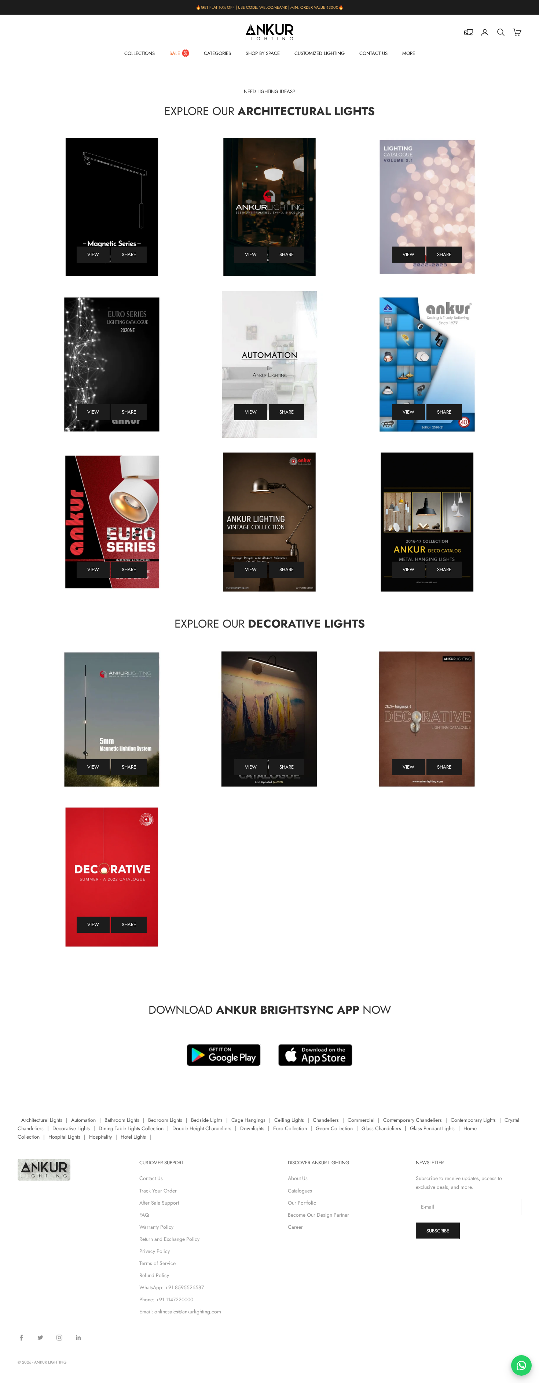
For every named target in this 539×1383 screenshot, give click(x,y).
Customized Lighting (319, 53)
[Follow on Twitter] (40, 1337)
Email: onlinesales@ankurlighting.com (180, 1311)
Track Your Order (158, 1190)
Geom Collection (334, 1128)
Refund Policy (154, 1275)
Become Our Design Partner (318, 1215)
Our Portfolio (302, 1202)
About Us (298, 1178)
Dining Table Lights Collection (131, 1128)
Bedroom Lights (165, 1120)
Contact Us (373, 53)
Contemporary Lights (473, 1120)
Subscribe (437, 1230)
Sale (174, 53)
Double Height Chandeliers (201, 1128)
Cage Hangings (248, 1120)
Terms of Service (157, 1263)
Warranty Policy (156, 1227)
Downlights (252, 1128)
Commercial (361, 1120)
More (408, 53)
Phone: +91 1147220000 (166, 1299)
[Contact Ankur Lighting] (521, 1365)
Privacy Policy (154, 1251)
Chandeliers (326, 1120)
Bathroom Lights (121, 1120)
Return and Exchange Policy (169, 1239)
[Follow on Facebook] (21, 1337)
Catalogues (300, 1190)
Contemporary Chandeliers (412, 1120)
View (93, 254)
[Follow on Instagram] (59, 1337)
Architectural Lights (41, 1120)
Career (295, 1227)
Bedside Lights (207, 1120)
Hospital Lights (64, 1136)
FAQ (144, 1215)
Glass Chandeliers (381, 1128)
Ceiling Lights (289, 1120)
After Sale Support (159, 1202)
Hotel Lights (133, 1136)
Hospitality (100, 1136)
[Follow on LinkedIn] (78, 1337)
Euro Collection (290, 1128)
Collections (139, 53)
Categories (217, 53)
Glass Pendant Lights (432, 1128)
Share (129, 254)
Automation (83, 1120)
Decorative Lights (71, 1128)
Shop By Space (263, 53)
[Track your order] (468, 32)
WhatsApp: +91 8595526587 (171, 1287)
